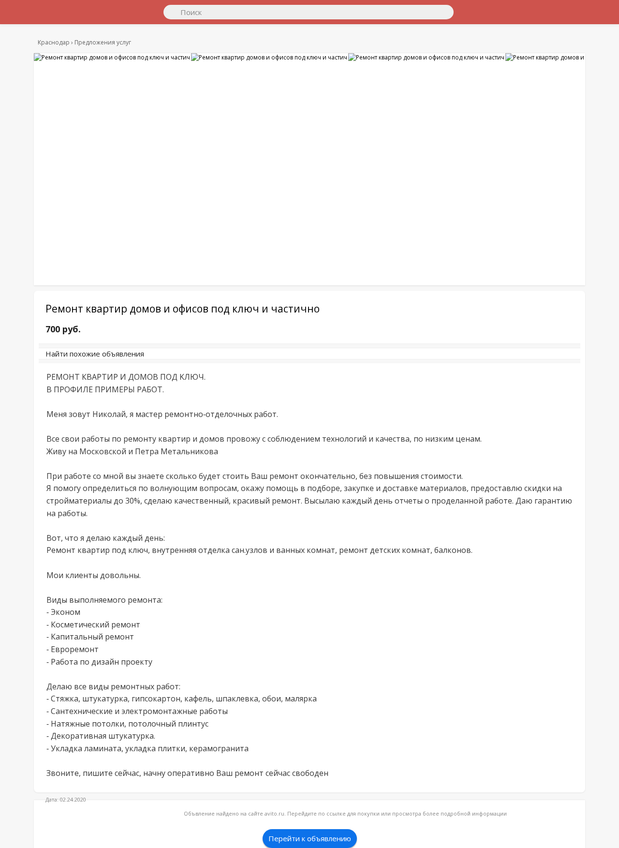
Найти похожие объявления (178, 358)
